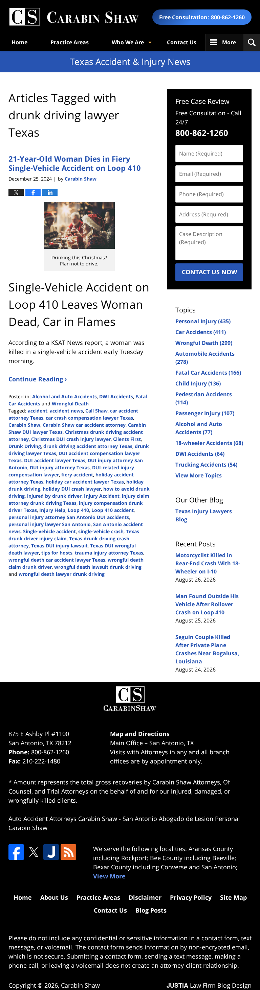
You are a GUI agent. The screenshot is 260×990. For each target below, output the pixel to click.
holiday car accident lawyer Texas (85, 481)
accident (37, 410)
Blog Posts (151, 910)
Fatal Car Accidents (208, 372)
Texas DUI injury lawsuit (59, 545)
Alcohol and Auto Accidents (64, 396)
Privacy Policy (191, 897)
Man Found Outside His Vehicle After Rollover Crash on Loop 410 (207, 604)
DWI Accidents (116, 396)
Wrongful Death (70, 403)
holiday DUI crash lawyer (72, 489)
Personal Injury (203, 321)
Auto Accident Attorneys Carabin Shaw (62, 819)
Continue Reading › (37, 379)
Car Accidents (200, 332)
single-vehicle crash (101, 531)
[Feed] (68, 852)
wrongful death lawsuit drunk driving (98, 567)
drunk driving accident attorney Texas (87, 446)
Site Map (233, 897)
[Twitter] (33, 852)
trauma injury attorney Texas (109, 552)
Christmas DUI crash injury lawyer (71, 439)
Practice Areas (69, 42)
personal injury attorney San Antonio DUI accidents (68, 517)
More (229, 42)
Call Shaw (96, 410)
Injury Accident (102, 496)
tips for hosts (56, 552)
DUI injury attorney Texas (60, 467)
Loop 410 (78, 510)
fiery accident (77, 474)
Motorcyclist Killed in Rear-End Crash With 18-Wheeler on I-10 (207, 563)
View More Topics (198, 475)
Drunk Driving (24, 446)
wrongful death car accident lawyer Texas (56, 560)
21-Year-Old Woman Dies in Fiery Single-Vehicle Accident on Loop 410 (74, 163)
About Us (54, 897)
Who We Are (128, 42)
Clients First (127, 439)
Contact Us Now (209, 272)
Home (19, 42)
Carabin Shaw (24, 425)
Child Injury (198, 383)
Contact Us (181, 42)
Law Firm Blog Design (209, 985)
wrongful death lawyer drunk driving (62, 574)
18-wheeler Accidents (209, 443)
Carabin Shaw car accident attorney (84, 425)
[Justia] (51, 852)
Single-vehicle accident (49, 531)
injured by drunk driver (54, 496)
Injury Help (52, 510)
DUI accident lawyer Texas (54, 460)
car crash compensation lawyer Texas (89, 418)
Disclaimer (145, 897)
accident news (66, 410)
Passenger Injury (204, 413)
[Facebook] (16, 852)
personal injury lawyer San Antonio (49, 524)
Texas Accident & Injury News (73, 17)
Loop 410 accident (112, 510)
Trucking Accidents (206, 464)
